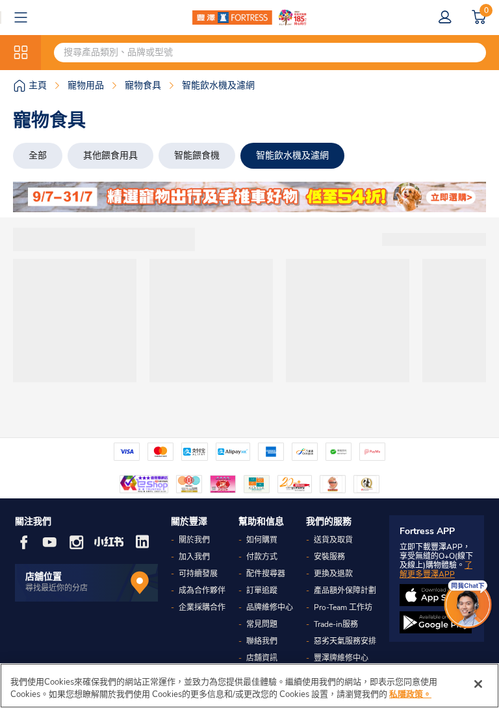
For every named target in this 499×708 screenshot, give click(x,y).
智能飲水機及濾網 (292, 155)
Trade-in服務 (336, 624)
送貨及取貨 (333, 540)
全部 (38, 155)
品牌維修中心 (269, 607)
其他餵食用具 (110, 155)
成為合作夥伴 (202, 590)
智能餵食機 (197, 155)
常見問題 (261, 624)
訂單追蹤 (261, 590)
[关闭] (478, 684)
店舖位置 (43, 576)
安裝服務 (329, 557)
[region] (249, 685)
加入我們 (194, 557)
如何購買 (261, 540)
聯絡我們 (261, 641)
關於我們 (194, 540)
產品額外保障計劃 (345, 590)
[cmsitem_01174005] (249, 197)
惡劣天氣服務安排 (345, 641)
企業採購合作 (202, 607)
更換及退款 (333, 573)
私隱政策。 (410, 694)
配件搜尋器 (265, 573)
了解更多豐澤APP (436, 570)
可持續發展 (198, 573)
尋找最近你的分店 (56, 588)
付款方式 (261, 557)
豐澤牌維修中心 (341, 658)
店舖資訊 (261, 658)
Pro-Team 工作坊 (343, 607)
